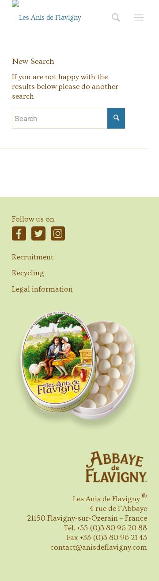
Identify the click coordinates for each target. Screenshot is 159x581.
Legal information (42, 289)
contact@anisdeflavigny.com (98, 547)
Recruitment (32, 257)
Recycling (28, 273)
